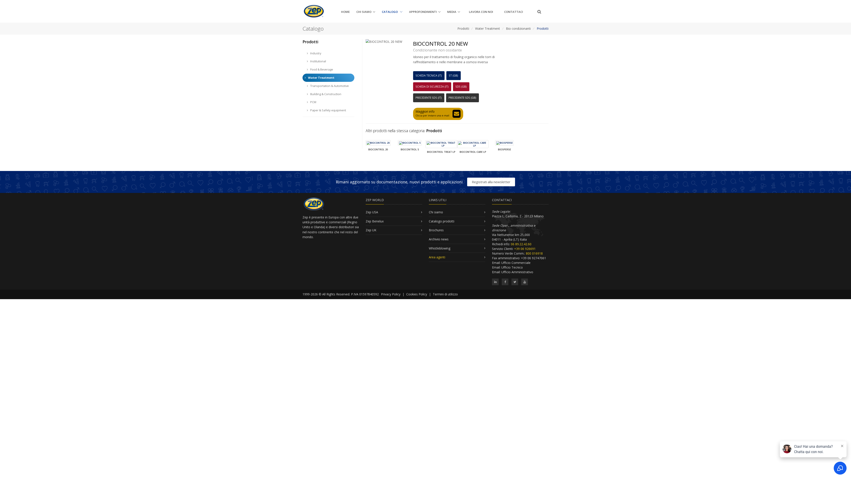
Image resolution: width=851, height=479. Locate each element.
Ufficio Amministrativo (517, 272)
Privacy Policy (390, 294)
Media (451, 12)
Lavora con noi (481, 12)
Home (345, 12)
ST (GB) (453, 75)
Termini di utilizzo (445, 294)
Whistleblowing (439, 248)
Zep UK (371, 230)
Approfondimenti (423, 12)
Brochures (436, 230)
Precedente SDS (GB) (462, 98)
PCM (313, 102)
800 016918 (534, 253)
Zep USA (372, 212)
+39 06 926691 (525, 249)
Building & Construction (325, 94)
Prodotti (463, 28)
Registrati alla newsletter (491, 182)
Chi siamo (363, 12)
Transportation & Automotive (329, 86)
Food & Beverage (321, 69)
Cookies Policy (416, 294)
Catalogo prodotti (441, 221)
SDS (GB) (461, 86)
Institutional (318, 61)
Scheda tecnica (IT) (429, 75)
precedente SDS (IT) (429, 98)
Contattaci (513, 12)
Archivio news (439, 239)
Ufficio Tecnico (512, 267)
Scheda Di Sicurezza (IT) (432, 86)
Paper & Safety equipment (328, 110)
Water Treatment (487, 28)
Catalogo (390, 12)
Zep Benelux (375, 221)
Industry (315, 53)
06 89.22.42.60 (521, 244)
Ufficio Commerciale (516, 263)
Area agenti (437, 257)
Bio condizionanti (518, 28)
